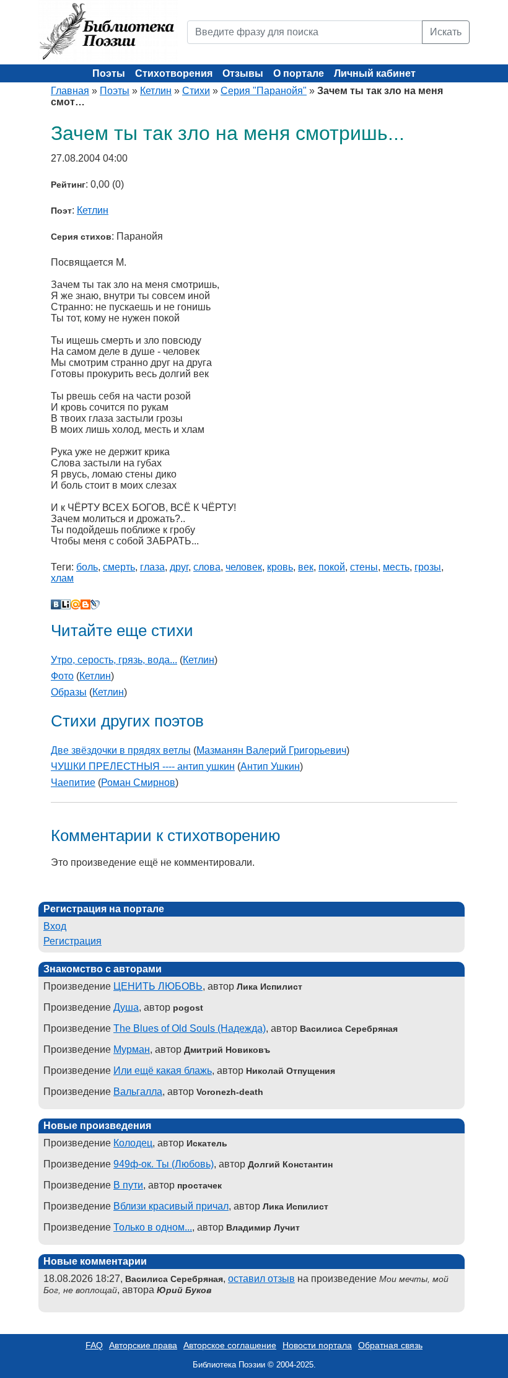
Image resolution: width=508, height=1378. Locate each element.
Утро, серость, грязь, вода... (114, 660)
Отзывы (242, 73)
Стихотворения (173, 73)
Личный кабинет (375, 73)
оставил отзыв (261, 1278)
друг (179, 567)
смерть (119, 567)
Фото (62, 676)
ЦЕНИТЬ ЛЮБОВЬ (158, 986)
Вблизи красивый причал (171, 1206)
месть (396, 567)
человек (244, 567)
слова (207, 567)
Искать (446, 32)
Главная (70, 90)
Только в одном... (152, 1227)
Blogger (85, 604)
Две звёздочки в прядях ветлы (121, 750)
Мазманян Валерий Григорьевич (271, 750)
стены (364, 567)
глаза (152, 567)
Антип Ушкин (270, 766)
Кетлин (156, 90)
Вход (54, 926)
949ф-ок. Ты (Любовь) (163, 1164)
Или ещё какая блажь (162, 1070)
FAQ (94, 1345)
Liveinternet (66, 604)
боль (87, 567)
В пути (128, 1185)
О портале (298, 73)
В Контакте (56, 604)
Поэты (108, 73)
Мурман (131, 1049)
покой (331, 567)
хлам (62, 578)
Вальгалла (137, 1091)
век (305, 567)
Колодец (132, 1143)
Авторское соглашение (229, 1345)
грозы (427, 567)
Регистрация (72, 941)
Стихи (196, 90)
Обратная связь (390, 1345)
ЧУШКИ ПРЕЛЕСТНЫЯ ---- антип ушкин (143, 766)
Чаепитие (73, 782)
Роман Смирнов (138, 782)
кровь (280, 567)
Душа (126, 1007)
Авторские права (143, 1345)
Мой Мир (76, 604)
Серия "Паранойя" (264, 90)
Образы (69, 692)
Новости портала (317, 1345)
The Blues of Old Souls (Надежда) (189, 1028)
